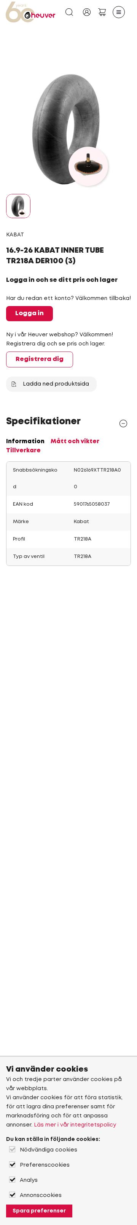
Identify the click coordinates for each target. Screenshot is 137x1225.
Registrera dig (40, 359)
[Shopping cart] (102, 12)
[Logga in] (86, 12)
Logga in (29, 313)
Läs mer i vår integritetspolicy (75, 1125)
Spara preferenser (39, 1211)
